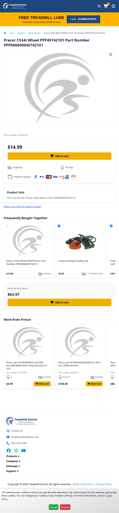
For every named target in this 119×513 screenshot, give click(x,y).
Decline (65, 507)
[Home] (5, 33)
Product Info (15, 192)
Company (12, 461)
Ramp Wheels (34, 33)
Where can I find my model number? (23, 206)
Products (11, 456)
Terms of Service (82, 484)
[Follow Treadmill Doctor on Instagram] (16, 450)
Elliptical (21, 33)
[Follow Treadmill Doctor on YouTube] (23, 450)
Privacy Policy (103, 484)
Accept (53, 507)
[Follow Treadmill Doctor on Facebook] (8, 450)
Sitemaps (12, 466)
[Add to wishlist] (110, 54)
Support (11, 471)
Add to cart (62, 156)
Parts (12, 33)
